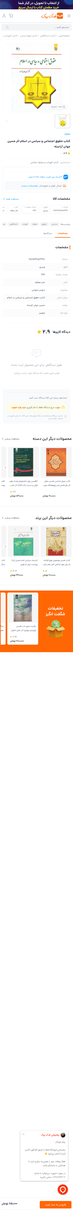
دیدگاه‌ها (47, 233)
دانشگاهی (14, 224)
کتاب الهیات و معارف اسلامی (45, 162)
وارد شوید (16, 407)
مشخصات (63, 233)
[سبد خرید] (11, 16)
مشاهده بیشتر (12, 439)
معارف (67, 134)
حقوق (44, 224)
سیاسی (54, 224)
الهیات (25, 224)
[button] (5, 468)
